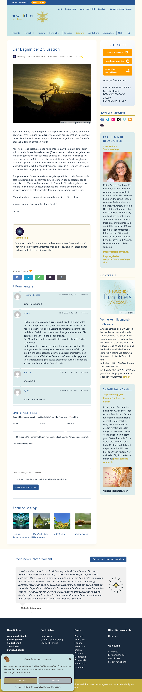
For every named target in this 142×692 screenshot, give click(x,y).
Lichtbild (78, 666)
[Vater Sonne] (62, 521)
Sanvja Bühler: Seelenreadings (111, 148)
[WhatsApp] (39, 277)
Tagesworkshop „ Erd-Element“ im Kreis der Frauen (114, 398)
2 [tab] (35, 612)
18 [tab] (102, 612)
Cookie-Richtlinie (22, 687)
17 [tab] (98, 612)
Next (128, 586)
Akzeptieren (20, 680)
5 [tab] (48, 612)
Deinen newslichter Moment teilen (108, 559)
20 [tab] (110, 612)
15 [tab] (89, 612)
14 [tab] (85, 612)
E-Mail (43, 423)
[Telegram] (28, 277)
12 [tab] (77, 612)
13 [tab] (81, 612)
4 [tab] (44, 612)
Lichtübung (93, 33)
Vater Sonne (59, 533)
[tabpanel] (71, 587)
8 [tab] (60, 612)
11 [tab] (73, 612)
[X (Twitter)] (119, 119)
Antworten (84, 295)
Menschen (29, 33)
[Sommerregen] (83, 521)
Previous (13, 586)
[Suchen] (129, 33)
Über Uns (112, 636)
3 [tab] (39, 612)
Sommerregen (81, 533)
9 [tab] (64, 612)
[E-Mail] (50, 277)
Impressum (55, 687)
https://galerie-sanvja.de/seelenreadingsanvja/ (117, 259)
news (17, 211)
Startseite (113, 651)
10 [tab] (69, 612)
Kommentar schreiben (23, 443)
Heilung (41, 33)
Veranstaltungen (116, 388)
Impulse (68, 33)
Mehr (120, 33)
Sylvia (26, 390)
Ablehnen (55, 680)
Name (16, 423)
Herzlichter (54, 33)
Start (60, 9)
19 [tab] (106, 612)
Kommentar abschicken (25, 487)
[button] (70, 659)
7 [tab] (56, 612)
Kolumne (80, 33)
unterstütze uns (38, 2)
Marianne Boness (32, 294)
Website (70, 423)
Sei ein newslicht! (87, 9)
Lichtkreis (102, 9)
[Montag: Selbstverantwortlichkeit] (21, 521)
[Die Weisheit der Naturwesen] (41, 521)
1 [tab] (31, 612)
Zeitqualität (109, 33)
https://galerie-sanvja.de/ (116, 251)
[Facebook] (17, 277)
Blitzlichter (80, 663)
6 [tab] (52, 612)
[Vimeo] (124, 119)
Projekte (16, 33)
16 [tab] (93, 612)
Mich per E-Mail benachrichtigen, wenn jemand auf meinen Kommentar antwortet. (52, 437)
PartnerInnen (70, 9)
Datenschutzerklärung (40, 687)
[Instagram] (113, 119)
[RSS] (130, 119)
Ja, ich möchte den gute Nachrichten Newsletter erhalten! (41, 479)
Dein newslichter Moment (120, 9)
